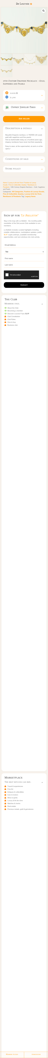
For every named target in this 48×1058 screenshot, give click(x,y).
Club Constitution (13, 316)
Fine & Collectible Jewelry (17, 185)
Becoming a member (15, 311)
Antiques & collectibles (15, 792)
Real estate (11, 806)
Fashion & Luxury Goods (34, 192)
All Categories (17, 192)
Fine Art (10, 789)
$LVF (6, 235)
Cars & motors (12, 795)
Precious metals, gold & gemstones (20, 809)
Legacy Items (30, 196)
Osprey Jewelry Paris (22, 107)
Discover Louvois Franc (18, 314)
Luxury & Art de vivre (15, 800)
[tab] (24, 95)
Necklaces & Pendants (12, 196)
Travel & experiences (15, 786)
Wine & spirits (12, 798)
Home (5, 183)
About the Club (12, 308)
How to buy (11, 322)
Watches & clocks (13, 803)
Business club (12, 325)
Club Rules (11, 319)
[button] (43, 11)
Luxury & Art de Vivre (15, 183)
